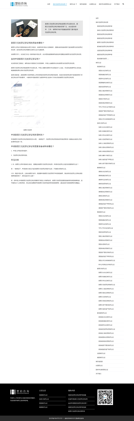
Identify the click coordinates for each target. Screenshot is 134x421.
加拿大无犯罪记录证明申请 (105, 30)
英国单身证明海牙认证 (105, 248)
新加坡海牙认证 (102, 313)
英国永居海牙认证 (104, 244)
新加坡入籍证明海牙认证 (106, 333)
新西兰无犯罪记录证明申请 (105, 42)
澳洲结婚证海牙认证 (105, 175)
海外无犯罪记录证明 (59, 4)
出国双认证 (92, 4)
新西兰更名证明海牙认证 (106, 293)
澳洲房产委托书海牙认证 (106, 208)
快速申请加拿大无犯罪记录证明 (78, 399)
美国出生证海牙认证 (105, 70)
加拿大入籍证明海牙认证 (106, 143)
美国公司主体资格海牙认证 (107, 119)
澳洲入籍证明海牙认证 (105, 187)
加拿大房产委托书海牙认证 (107, 163)
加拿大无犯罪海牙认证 (105, 139)
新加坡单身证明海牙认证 (106, 341)
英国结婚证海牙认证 (105, 220)
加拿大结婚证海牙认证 (105, 131)
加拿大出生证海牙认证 (105, 127)
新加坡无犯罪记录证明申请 (105, 46)
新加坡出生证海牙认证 (105, 317)
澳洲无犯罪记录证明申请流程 (77, 407)
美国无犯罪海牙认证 (105, 87)
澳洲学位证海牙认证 (105, 179)
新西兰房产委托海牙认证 (106, 305)
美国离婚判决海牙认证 (105, 82)
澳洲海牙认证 (101, 167)
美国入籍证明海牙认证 (105, 91)
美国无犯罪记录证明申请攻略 (77, 395)
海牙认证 (72, 4)
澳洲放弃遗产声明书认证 (106, 204)
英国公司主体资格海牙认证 (107, 260)
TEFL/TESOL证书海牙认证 (107, 107)
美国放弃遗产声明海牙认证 (107, 115)
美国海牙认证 (101, 66)
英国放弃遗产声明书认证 (106, 256)
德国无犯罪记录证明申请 (104, 54)
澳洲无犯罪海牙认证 (105, 183)
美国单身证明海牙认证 (105, 103)
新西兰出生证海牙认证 (105, 272)
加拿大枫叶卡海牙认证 (105, 155)
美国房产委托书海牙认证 (106, 111)
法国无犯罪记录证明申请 (104, 50)
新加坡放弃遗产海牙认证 (106, 349)
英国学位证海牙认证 (105, 224)
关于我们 (117, 4)
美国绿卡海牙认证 (104, 99)
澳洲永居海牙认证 (104, 196)
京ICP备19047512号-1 (56, 418)
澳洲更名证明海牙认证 (105, 192)
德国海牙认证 (101, 357)
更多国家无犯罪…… (103, 58)
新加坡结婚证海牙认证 (105, 321)
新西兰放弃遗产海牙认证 (106, 309)
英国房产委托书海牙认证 (106, 252)
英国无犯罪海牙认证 (105, 232)
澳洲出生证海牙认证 (105, 171)
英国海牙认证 (101, 212)
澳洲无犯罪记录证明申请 (104, 38)
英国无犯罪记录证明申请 (104, 34)
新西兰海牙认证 (102, 268)
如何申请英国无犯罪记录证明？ (78, 403)
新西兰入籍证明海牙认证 (106, 289)
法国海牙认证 (101, 353)
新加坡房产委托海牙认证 (106, 345)
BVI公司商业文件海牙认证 (107, 264)
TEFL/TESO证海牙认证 (106, 228)
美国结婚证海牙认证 (105, 74)
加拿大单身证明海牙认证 (106, 151)
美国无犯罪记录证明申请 (104, 26)
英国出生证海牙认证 (105, 216)
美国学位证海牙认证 (105, 78)
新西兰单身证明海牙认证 (106, 301)
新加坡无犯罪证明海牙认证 (107, 329)
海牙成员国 (83, 4)
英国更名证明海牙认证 (105, 240)
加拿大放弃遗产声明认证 (106, 159)
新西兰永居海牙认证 (105, 297)
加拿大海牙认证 (102, 123)
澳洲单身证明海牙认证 (105, 200)
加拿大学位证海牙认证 (105, 135)
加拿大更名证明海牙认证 (106, 147)
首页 (48, 4)
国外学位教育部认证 (105, 4)
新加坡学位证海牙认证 (105, 325)
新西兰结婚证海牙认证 (105, 276)
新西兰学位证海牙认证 (105, 280)
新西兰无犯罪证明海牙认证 (107, 284)
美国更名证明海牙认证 (105, 95)
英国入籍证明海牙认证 (105, 236)
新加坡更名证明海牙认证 (106, 337)
